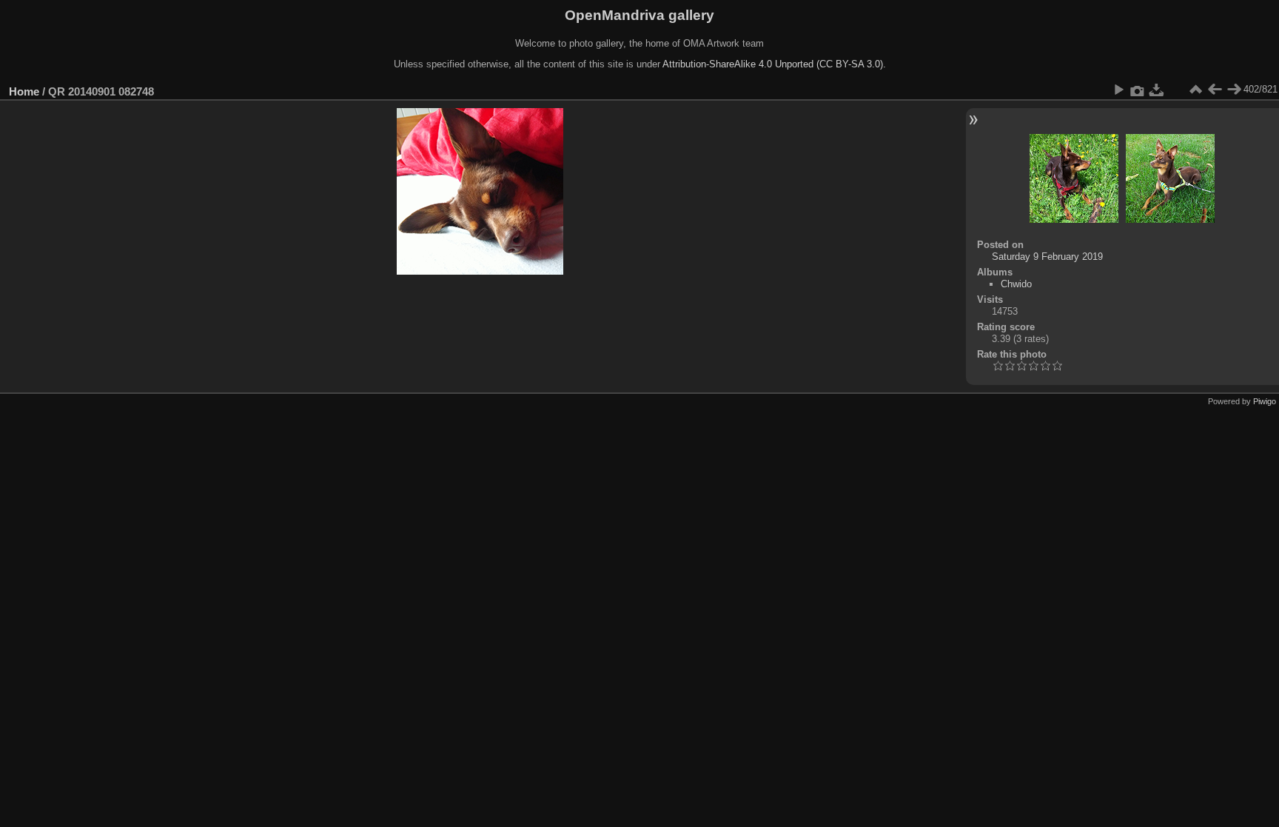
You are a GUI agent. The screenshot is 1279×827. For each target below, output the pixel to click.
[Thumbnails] (1195, 89)
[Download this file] (1156, 89)
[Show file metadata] (1137, 89)
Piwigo (1264, 401)
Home (24, 91)
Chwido (1016, 283)
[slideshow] (1118, 89)
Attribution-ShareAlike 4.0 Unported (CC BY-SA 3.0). (774, 64)
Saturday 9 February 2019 (1047, 256)
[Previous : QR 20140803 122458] (1214, 89)
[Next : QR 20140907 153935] (1233, 89)
